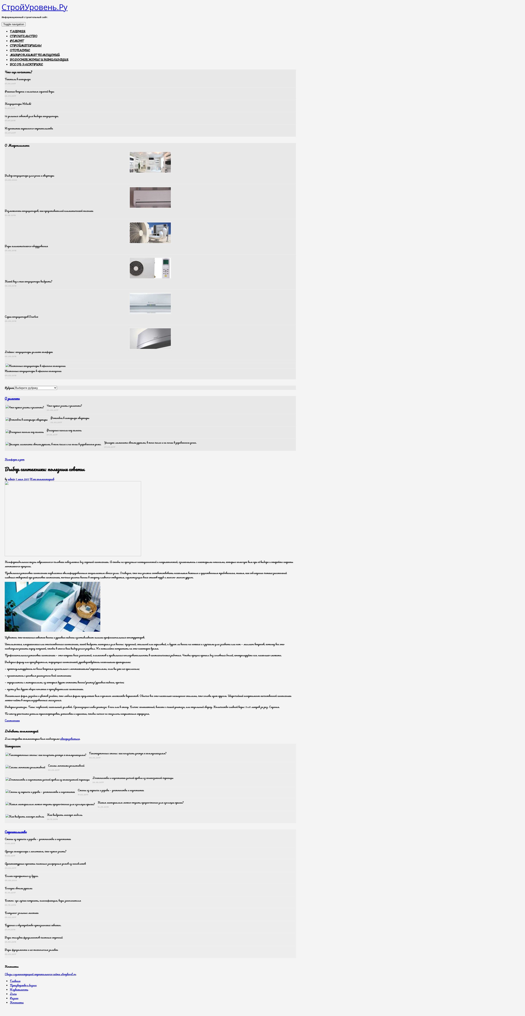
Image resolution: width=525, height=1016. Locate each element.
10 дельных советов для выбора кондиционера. (32, 116)
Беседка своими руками (18, 888)
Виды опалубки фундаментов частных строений (34, 937)
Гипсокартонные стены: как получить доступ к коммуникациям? (127, 753)
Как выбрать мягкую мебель (64, 815)
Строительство (23, 36)
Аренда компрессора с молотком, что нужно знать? (35, 851)
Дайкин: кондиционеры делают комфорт (29, 352)
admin (11, 479)
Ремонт (17, 40)
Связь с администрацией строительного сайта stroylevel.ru (40, 974)
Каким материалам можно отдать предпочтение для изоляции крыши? (141, 802)
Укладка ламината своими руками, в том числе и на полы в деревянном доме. (150, 442)
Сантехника (12, 720)
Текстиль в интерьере (18, 79)
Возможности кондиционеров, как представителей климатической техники (49, 211)
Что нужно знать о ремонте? (64, 405)
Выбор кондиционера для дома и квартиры (29, 175)
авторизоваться (70, 738)
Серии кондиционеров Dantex (21, 316)
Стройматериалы (26, 45)
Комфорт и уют (14, 459)
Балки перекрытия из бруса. (22, 876)
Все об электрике (26, 64)
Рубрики (9, 388)
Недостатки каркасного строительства (29, 128)
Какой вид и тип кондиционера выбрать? (28, 281)
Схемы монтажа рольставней (66, 765)
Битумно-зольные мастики (21, 913)
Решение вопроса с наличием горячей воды (29, 91)
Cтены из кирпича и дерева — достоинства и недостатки (111, 790)
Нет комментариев (42, 479)
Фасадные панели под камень (64, 430)
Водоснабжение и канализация (39, 59)
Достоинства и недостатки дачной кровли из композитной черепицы (132, 778)
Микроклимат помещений (34, 55)
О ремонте (12, 398)
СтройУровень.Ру (34, 7)
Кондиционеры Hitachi (18, 104)
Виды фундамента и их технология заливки (31, 950)
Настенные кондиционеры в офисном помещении (33, 371)
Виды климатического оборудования (26, 246)
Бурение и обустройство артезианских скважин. (33, 925)
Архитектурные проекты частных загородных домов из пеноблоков (45, 863)
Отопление (20, 50)
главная (17, 31)
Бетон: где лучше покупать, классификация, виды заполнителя (43, 900)
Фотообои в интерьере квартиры (69, 418)
